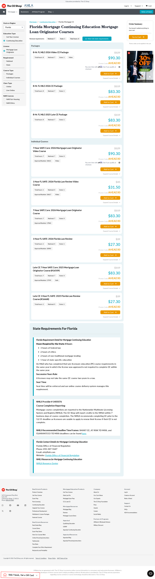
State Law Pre (67, 495)
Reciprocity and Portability (39, 550)
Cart (150, 6)
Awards (96, 508)
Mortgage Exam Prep (69, 498)
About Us (96, 492)
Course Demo (36, 528)
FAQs (125, 509)
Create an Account (129, 495)
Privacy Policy (52, 558)
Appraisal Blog (67, 538)
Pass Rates (35, 544)
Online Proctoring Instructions (40, 538)
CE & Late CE (66, 502)
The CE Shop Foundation (101, 502)
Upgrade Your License (38, 508)
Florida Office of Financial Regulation (62, 455)
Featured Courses (37, 517)
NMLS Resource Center (47, 463)
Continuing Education (14, 40)
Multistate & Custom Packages (40, 514)
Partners (65, 512)
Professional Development (39, 511)
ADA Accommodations (130, 512)
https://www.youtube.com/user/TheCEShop (19, 506)
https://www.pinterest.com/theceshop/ (11, 511)
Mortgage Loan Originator (11, 50)
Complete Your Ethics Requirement (42, 547)
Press (95, 505)
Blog (50, 12)
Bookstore (25, 12)
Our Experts (97, 498)
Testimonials (35, 541)
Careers (96, 511)
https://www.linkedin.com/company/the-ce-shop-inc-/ (26, 506)
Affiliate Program (38, 12)
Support (138, 6)
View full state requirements (98, 38)
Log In (126, 492)
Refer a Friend (147, 12)
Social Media (97, 514)
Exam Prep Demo (37, 531)
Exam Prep (35, 498)
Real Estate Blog (36, 525)
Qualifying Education (69, 523)
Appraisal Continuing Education (72, 530)
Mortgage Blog (67, 509)
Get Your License (12, 37)
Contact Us (127, 506)
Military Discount (98, 525)
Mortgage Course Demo (69, 516)
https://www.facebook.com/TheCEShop (11, 506)
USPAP (65, 527)
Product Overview (37, 492)
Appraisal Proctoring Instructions (72, 541)
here (84, 433)
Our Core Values (98, 495)
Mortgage (11, 12)
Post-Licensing (36, 502)
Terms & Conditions (41, 558)
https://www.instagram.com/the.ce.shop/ (4, 506)
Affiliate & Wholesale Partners (102, 522)
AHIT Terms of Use (62, 558)
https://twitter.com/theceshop (4, 511)
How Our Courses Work (39, 535)
